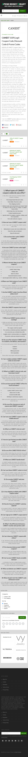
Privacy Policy (6, 689)
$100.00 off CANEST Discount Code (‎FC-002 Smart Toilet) (16, 152)
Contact (4, 682)
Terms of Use (6, 687)
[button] (5, 125)
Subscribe (22, 617)
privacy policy (4, 737)
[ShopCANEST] (14, 28)
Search (22, 10)
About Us (5, 679)
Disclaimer (5, 684)
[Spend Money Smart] (14, 5)
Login (26, 15)
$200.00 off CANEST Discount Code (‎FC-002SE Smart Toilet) (16, 165)
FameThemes (18, 752)
